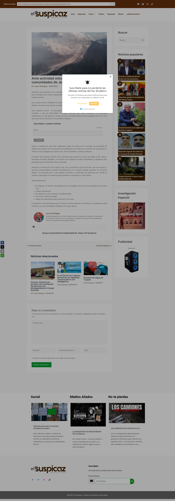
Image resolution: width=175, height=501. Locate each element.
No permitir (82, 104)
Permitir (94, 104)
